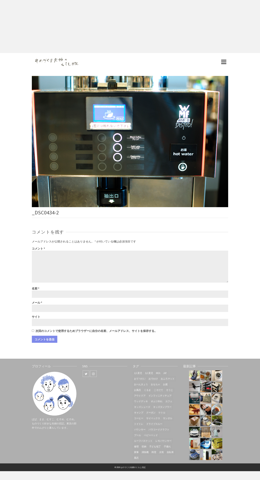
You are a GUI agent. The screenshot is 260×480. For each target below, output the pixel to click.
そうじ (169, 390)
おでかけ (153, 378)
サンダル (167, 418)
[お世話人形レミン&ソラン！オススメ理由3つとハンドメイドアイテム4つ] (205, 409)
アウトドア (140, 395)
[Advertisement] (130, 26)
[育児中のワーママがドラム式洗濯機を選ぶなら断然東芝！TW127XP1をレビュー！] (217, 375)
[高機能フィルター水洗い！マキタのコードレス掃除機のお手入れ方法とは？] (217, 432)
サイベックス (153, 418)
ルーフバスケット (143, 440)
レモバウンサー (163, 440)
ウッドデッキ (141, 401)
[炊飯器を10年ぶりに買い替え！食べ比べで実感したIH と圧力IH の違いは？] (217, 398)
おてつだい (140, 378)
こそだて (158, 390)
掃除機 (145, 452)
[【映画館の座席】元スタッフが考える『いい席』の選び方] (194, 398)
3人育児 (149, 373)
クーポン (150, 412)
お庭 (165, 384)
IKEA (158, 373)
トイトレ (138, 423)
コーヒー (138, 418)
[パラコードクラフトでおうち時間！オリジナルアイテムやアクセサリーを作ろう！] (217, 443)
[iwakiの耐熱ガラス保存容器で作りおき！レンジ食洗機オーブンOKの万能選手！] (205, 375)
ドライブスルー (154, 423)
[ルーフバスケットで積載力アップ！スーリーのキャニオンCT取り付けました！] (194, 432)
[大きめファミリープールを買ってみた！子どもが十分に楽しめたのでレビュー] (205, 443)
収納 (144, 446)
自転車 (170, 452)
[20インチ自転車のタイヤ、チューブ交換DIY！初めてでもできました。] (217, 454)
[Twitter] (86, 373)
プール (137, 435)
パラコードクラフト (159, 429)
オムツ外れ (156, 401)
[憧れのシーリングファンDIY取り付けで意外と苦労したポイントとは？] (194, 387)
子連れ (167, 446)
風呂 (136, 457)
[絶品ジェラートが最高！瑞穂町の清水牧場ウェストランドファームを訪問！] (205, 432)
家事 (136, 452)
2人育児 (138, 373)
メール (37, 302)
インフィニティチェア (160, 395)
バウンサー (140, 429)
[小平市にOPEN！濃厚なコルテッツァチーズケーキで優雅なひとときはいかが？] (217, 409)
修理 (136, 446)
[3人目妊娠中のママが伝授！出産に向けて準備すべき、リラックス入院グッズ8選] (205, 398)
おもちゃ (155, 384)
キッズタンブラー (162, 406)
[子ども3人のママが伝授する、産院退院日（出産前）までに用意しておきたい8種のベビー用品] (217, 387)
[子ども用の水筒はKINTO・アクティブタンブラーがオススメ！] (205, 454)
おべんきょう (141, 384)
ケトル (161, 412)
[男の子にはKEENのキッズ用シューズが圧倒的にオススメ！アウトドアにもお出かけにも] (194, 454)
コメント (38, 248)
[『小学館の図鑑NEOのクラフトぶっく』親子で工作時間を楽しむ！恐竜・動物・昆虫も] (194, 409)
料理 (154, 452)
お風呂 (137, 390)
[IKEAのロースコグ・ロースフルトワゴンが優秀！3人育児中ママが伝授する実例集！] (205, 387)
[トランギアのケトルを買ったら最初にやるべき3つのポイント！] (205, 421)
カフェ (168, 401)
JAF (165, 373)
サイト (36, 316)
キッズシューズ (142, 406)
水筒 (161, 452)
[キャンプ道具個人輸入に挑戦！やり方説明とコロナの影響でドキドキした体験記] (194, 421)
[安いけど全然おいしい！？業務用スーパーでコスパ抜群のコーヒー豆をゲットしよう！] (194, 443)
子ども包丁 (155, 446)
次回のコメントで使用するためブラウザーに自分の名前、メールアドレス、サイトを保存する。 (96, 331)
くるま (147, 390)
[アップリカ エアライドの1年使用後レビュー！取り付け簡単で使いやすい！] (194, 375)
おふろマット (168, 378)
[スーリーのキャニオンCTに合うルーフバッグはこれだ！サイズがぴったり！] (217, 421)
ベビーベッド (151, 435)
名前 (35, 288)
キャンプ (138, 412)
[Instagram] (93, 373)
